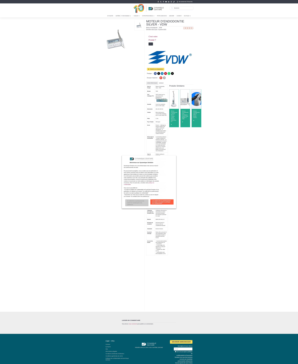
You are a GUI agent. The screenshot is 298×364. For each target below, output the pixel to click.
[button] (155, 73)
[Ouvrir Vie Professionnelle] (154, 16)
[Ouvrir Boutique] (190, 16)
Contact (108, 344)
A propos (108, 346)
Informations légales (111, 351)
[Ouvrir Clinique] (139, 16)
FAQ (107, 349)
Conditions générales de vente (114, 356)
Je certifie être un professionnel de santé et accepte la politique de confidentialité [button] (161, 202)
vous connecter (133, 324)
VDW (160, 27)
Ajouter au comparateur (156, 69)
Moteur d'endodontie (151, 27)
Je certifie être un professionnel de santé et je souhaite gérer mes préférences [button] (135, 202)
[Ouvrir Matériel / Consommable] (130, 16)
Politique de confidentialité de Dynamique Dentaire (117, 359)
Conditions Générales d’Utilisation (115, 353)
